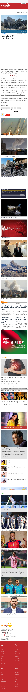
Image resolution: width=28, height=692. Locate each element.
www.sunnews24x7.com (10, 636)
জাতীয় (2, 649)
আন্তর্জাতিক (4, 34)
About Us (3, 663)
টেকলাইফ (17, 658)
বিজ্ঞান (2, 661)
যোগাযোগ (17, 672)
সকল (25, 6)
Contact (16, 686)
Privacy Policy (18, 660)
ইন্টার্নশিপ (17, 674)
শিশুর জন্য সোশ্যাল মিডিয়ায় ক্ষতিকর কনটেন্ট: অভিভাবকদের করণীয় (14, 388)
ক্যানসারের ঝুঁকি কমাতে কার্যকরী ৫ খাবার (9, 383)
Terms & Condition (5, 684)
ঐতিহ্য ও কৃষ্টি (17, 656)
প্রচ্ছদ (22, 6)
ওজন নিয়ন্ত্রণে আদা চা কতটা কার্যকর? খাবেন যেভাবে (11, 387)
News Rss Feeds (4, 686)
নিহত (12, 108)
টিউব (16, 679)
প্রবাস (2, 658)
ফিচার (2, 674)
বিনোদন (3, 411)
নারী (2, 679)
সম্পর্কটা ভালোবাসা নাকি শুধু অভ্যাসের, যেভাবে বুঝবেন (11, 381)
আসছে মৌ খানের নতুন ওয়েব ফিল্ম (15, 473)
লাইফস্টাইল (4, 358)
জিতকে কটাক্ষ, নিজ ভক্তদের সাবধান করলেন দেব (17, 467)
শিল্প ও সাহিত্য (18, 654)
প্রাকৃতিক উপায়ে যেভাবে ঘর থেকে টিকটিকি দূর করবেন (11, 390)
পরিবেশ (16, 677)
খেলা (3, 493)
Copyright (3, 688)
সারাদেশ (2, 651)
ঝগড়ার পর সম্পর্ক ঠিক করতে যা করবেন (8, 385)
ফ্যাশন (2, 672)
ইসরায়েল (19, 108)
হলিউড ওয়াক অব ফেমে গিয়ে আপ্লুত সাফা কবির (16, 461)
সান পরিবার (17, 684)
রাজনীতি (2, 654)
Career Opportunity (19, 663)
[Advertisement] (14, 54)
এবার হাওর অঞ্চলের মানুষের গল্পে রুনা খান (16, 479)
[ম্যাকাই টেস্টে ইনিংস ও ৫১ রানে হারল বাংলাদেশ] (14, 503)
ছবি (15, 681)
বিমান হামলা (7, 108)
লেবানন (2, 108)
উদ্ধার (15, 108)
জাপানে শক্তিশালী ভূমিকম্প (11, 76)
